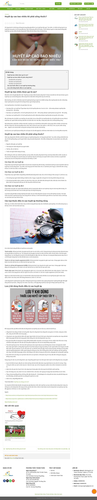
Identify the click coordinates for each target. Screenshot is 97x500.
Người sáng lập (61, 8)
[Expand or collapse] (67, 72)
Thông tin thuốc (28, 8)
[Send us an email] (7, 480)
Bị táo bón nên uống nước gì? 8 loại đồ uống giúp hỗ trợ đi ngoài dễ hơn (86, 38)
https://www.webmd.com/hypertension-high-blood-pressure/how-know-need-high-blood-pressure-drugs (31, 395)
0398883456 (81, 481)
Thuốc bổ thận (50, 494)
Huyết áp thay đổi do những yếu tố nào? (15, 449)
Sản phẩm (17, 8)
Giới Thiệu (51, 8)
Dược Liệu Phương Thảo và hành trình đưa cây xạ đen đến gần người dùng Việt (86, 19)
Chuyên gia (72, 8)
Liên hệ (88, 8)
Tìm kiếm (58, 3)
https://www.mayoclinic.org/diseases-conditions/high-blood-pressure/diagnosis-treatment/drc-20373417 (31, 398)
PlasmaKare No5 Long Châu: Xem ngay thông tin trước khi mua (86, 26)
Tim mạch (7, 14)
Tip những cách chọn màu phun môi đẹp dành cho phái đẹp (53, 449)
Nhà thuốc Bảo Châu (40, 494)
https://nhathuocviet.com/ (11, 402)
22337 (80, 31)
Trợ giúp (80, 8)
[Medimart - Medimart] (9, 3)
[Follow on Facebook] (4, 480)
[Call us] (10, 480)
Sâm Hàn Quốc (58, 494)
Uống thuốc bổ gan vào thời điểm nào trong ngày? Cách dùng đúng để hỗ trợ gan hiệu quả (86, 45)
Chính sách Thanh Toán (57, 475)
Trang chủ (9, 8)
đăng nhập (12, 458)
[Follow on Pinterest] (13, 480)
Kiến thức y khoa (40, 8)
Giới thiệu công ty (55, 473)
